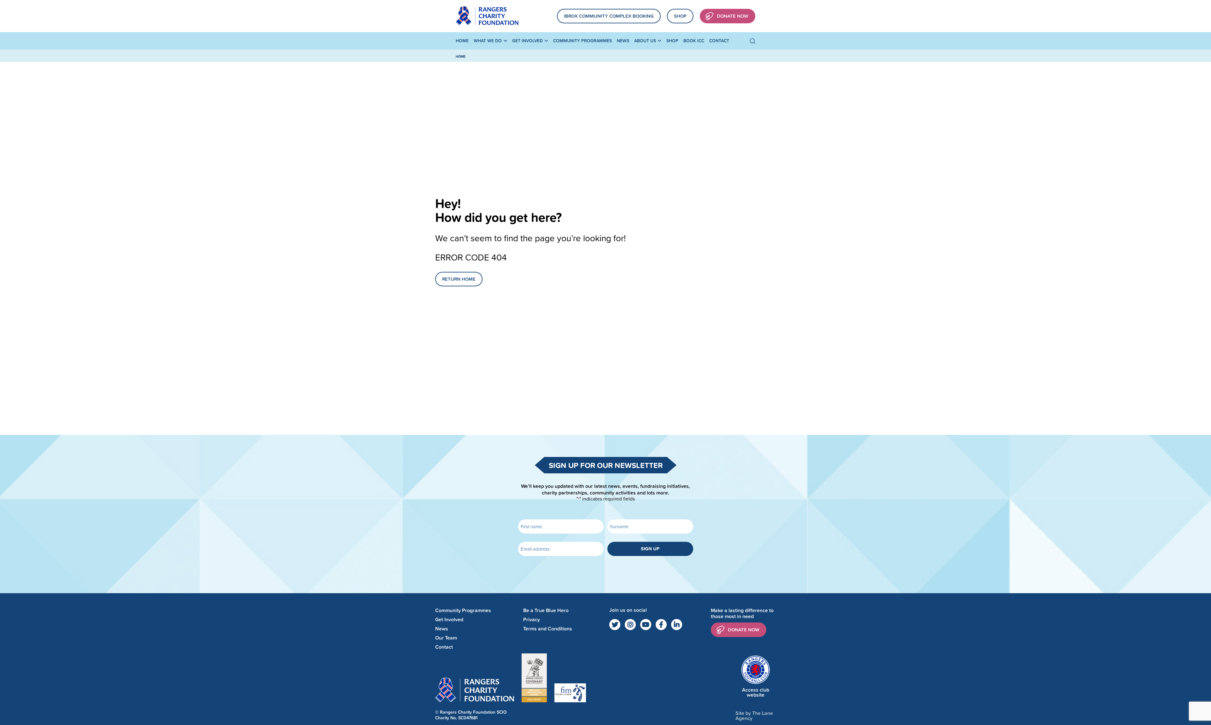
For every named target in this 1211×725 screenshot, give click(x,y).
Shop (680, 16)
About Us (645, 41)
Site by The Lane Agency (754, 716)
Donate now (743, 629)
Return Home (459, 279)
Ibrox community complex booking (609, 16)
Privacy (531, 620)
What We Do (488, 41)
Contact (719, 41)
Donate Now (732, 16)
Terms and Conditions (547, 629)
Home (462, 41)
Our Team (446, 638)
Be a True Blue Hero (546, 610)
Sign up (650, 548)
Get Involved (527, 41)
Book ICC (693, 41)
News (623, 41)
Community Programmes (582, 41)
